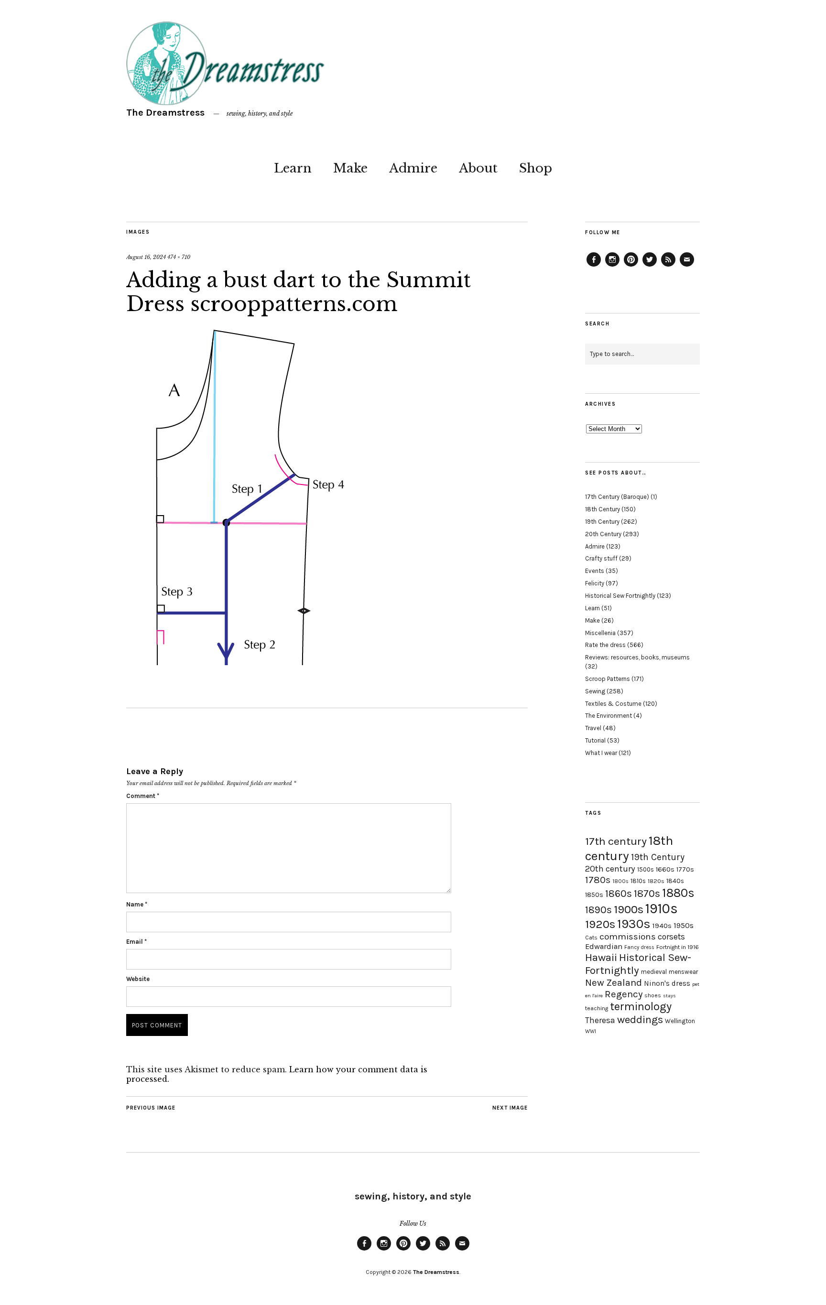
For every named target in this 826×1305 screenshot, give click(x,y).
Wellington (680, 1021)
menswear (683, 971)
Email (136, 941)
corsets (671, 936)
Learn (293, 168)
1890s (598, 910)
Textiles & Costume (613, 703)
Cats (591, 937)
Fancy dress (639, 947)
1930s (634, 924)
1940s (662, 925)
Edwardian (603, 946)
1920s (600, 924)
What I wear (601, 752)
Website (138, 978)
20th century (610, 868)
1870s (647, 893)
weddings (640, 1019)
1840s (675, 880)
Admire (413, 168)
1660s (665, 869)
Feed (668, 266)
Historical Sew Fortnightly (620, 595)
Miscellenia (600, 632)
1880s (678, 892)
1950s (684, 925)
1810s (638, 880)
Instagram (612, 266)
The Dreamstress (165, 112)
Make (350, 168)
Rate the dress (605, 644)
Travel (593, 728)
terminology (641, 1006)
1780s (597, 879)
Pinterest (631, 266)
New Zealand (613, 982)
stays (669, 995)
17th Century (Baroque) (617, 496)
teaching (596, 1008)
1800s (620, 881)
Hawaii (601, 957)
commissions (627, 936)
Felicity (594, 583)
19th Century (602, 521)
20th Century (603, 534)
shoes (652, 995)
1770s (685, 869)
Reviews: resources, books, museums (637, 657)
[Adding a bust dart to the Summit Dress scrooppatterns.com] (239, 662)
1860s (618, 893)
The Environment (608, 715)
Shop (535, 168)
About (478, 168)
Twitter (649, 266)
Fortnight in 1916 (677, 947)
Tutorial (595, 740)
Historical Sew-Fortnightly (638, 964)
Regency (623, 994)
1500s (645, 869)
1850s (594, 895)
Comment (142, 795)
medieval (654, 971)
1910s (661, 908)
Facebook (594, 266)
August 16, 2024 (146, 257)
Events (594, 570)
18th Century (602, 509)
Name (136, 904)
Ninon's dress (667, 983)
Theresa (600, 1020)
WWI (590, 1031)
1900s (628, 909)
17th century (616, 841)
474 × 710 (178, 257)
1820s (656, 880)
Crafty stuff (601, 558)
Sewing (595, 691)
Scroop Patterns (607, 678)
